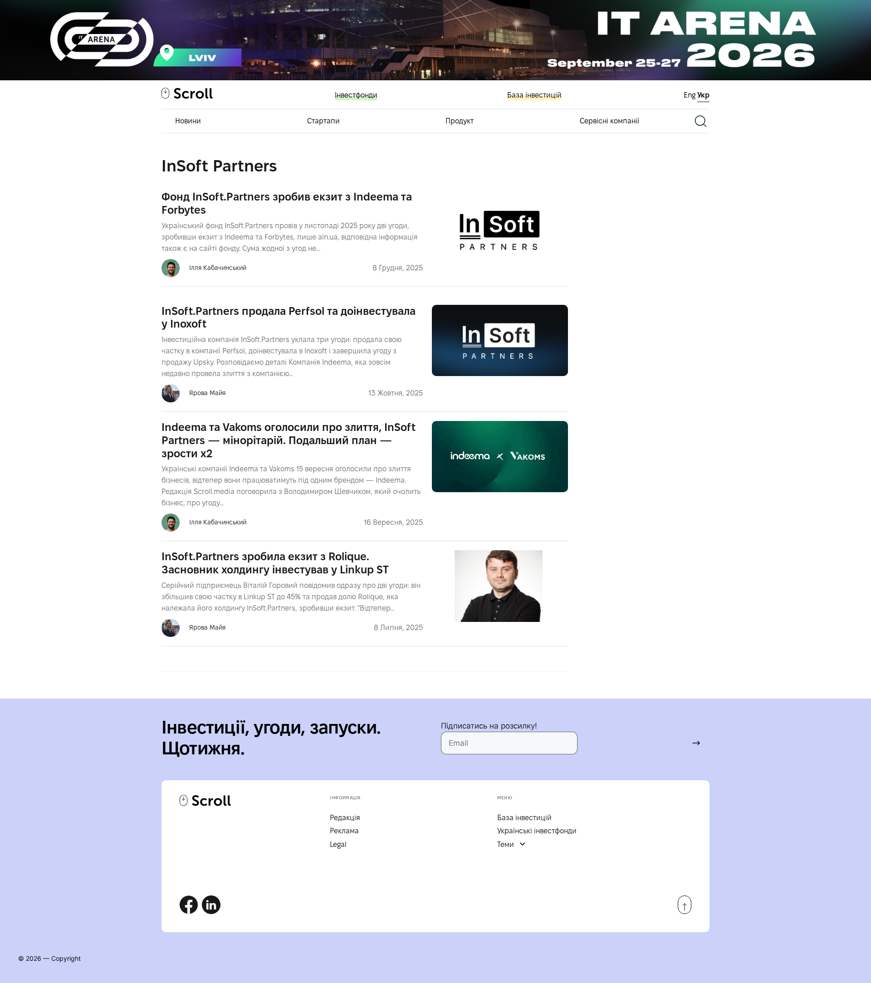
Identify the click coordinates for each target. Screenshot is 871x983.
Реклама (344, 831)
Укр (703, 95)
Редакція (345, 818)
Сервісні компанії (609, 121)
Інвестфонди (356, 95)
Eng (690, 95)
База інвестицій (534, 95)
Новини (188, 121)
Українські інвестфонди (537, 831)
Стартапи (323, 121)
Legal (338, 844)
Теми (505, 844)
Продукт (459, 121)
